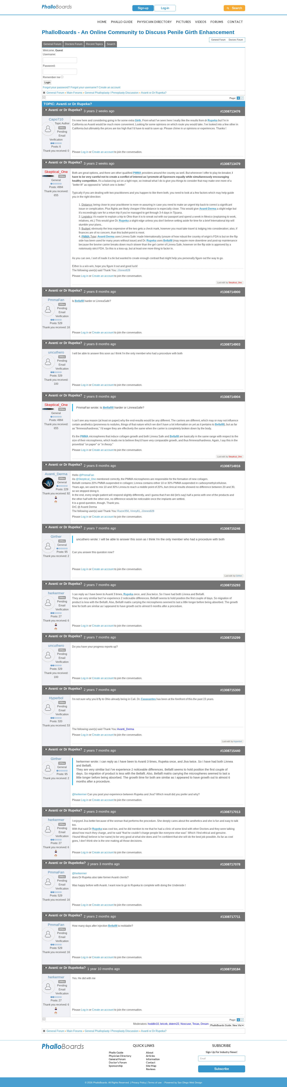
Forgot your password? (56, 87)
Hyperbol (56, 698)
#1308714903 (230, 344)
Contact (235, 22)
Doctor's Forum (118, 1062)
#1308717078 (230, 864)
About (149, 1052)
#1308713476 (230, 111)
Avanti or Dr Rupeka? (153, 92)
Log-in (165, 8)
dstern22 (174, 1023)
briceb (164, 1023)
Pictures (183, 22)
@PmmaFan (86, 475)
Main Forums (74, 92)
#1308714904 (230, 397)
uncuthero (56, 352)
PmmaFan (56, 300)
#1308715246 (230, 528)
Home (102, 22)
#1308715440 (230, 751)
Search (111, 44)
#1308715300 (230, 690)
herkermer (56, 593)
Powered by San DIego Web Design (183, 1082)
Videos (200, 22)
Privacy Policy (139, 1082)
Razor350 (123, 511)
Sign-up (143, 8)
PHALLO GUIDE (122, 22)
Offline (62, 128)
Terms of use (155, 1082)
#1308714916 (230, 466)
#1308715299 (230, 637)
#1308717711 (230, 917)
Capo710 (56, 119)
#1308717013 (230, 812)
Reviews (150, 1069)
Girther (56, 537)
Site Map (151, 1065)
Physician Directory (154, 22)
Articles (150, 1055)
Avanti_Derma (56, 474)
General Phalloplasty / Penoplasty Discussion (112, 92)
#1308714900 (230, 292)
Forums (217, 22)
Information (153, 1059)
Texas (195, 1023)
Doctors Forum (236, 40)
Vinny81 (135, 511)
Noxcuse (186, 1023)
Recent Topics (94, 44)
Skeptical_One (56, 172)
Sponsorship (116, 1065)
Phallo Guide (116, 1052)
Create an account (109, 87)
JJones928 (123, 270)
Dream (205, 1023)
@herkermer (79, 794)
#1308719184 (230, 969)
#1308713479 (230, 164)
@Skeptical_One (86, 479)
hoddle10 (153, 1023)
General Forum (218, 40)
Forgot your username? (84, 87)
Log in (84, 152)
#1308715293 (230, 585)
